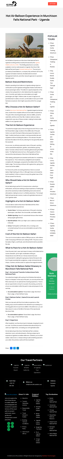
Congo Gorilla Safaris (38, 440)
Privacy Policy (24, 427)
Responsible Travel (26, 409)
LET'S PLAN (52, 4)
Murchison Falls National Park (18, 110)
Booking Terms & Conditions (25, 421)
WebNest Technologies (48, 456)
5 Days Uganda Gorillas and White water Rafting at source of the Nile (52, 142)
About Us (25, 398)
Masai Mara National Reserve (53, 416)
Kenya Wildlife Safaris (38, 415)
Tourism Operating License (25, 403)
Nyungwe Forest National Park (53, 428)
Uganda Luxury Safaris (38, 422)
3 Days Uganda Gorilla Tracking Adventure (53, 48)
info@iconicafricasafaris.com (34, 384)
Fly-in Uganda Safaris (38, 434)
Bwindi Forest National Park (53, 400)
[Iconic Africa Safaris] (11, 4)
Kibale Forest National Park (53, 422)
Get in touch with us (25, 432)
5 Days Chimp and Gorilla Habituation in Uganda (53, 118)
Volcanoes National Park (53, 406)
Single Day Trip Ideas (39, 428)
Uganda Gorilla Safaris (38, 401)
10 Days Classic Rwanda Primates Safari (52, 214)
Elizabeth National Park (25, 69)
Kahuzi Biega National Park (53, 434)
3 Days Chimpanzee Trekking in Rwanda (53, 62)
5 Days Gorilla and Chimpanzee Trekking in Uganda (53, 99)
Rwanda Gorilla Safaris (38, 408)
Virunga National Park (53, 411)
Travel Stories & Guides (25, 415)
